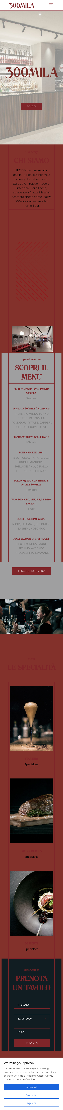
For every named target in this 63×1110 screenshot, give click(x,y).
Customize (31, 1095)
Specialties (31, 764)
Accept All (31, 1087)
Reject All (31, 1103)
